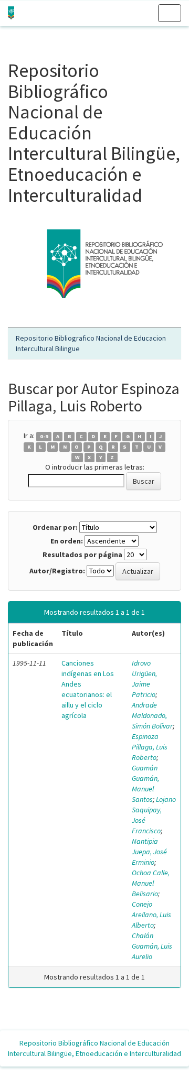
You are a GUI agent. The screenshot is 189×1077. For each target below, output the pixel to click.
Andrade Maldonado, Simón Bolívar (152, 715)
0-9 (44, 436)
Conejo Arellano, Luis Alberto (151, 914)
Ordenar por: (55, 527)
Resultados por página (82, 554)
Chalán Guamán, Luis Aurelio (152, 946)
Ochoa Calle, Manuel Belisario (151, 883)
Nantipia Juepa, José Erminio (149, 851)
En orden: (66, 541)
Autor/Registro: (57, 570)
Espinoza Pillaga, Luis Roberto (149, 747)
